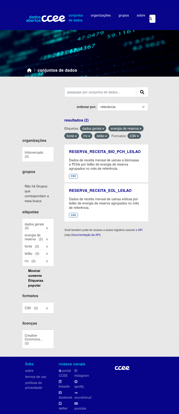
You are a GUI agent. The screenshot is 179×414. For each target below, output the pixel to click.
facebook (65, 397)
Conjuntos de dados (76, 17)
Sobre (141, 15)
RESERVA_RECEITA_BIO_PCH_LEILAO (105, 151)
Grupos (124, 15)
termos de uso (35, 376)
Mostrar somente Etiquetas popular (35, 278)
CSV (73, 176)
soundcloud (82, 397)
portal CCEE (65, 373)
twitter (63, 408)
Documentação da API (85, 235)
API (140, 230)
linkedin (64, 386)
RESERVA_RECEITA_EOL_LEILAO (100, 190)
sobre (29, 370)
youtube (80, 408)
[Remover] (103, 128)
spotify (79, 386)
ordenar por (86, 106)
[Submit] (150, 19)
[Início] (29, 70)
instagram (81, 375)
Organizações (101, 15)
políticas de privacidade (33, 385)
